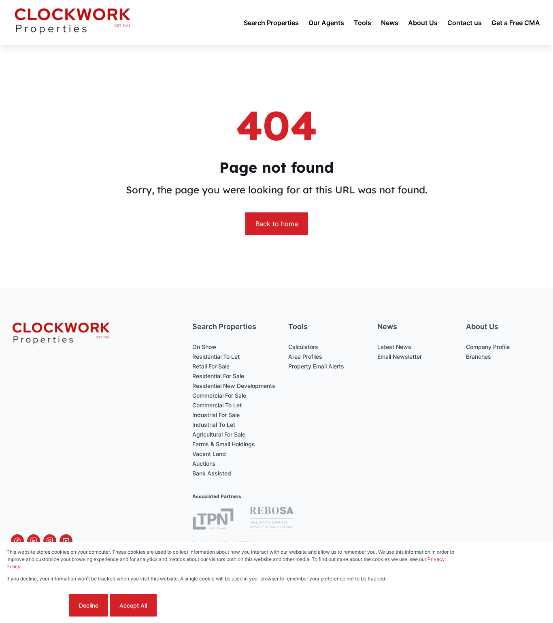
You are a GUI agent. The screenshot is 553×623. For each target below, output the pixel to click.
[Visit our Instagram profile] (49, 540)
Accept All (133, 605)
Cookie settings (37, 605)
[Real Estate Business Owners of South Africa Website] (272, 520)
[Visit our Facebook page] (17, 540)
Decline (88, 605)
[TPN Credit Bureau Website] (213, 520)
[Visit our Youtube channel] (66, 540)
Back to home (276, 224)
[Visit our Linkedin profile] (33, 540)
